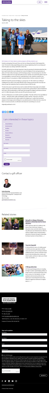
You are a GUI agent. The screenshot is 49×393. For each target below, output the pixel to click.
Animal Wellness (9, 124)
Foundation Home (5, 15)
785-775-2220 (7, 313)
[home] (7, 2)
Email (5, 153)
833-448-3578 (9, 311)
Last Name (4, 338)
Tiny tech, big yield (30, 245)
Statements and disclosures (8, 385)
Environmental (8, 126)
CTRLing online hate (31, 267)
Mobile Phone (5, 349)
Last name (6, 148)
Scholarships (8, 137)
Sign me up (43, 375)
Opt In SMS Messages (7, 355)
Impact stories (11, 15)
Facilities (7, 128)
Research (7, 135)
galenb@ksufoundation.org (8, 199)
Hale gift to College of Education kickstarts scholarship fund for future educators (35, 221)
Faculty (7, 130)
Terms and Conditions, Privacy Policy (33, 366)
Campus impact (18, 15)
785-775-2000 (8, 308)
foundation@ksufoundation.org (12, 316)
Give (40, 2)
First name (6, 143)
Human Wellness (9, 133)
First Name (4, 332)
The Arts (7, 139)
